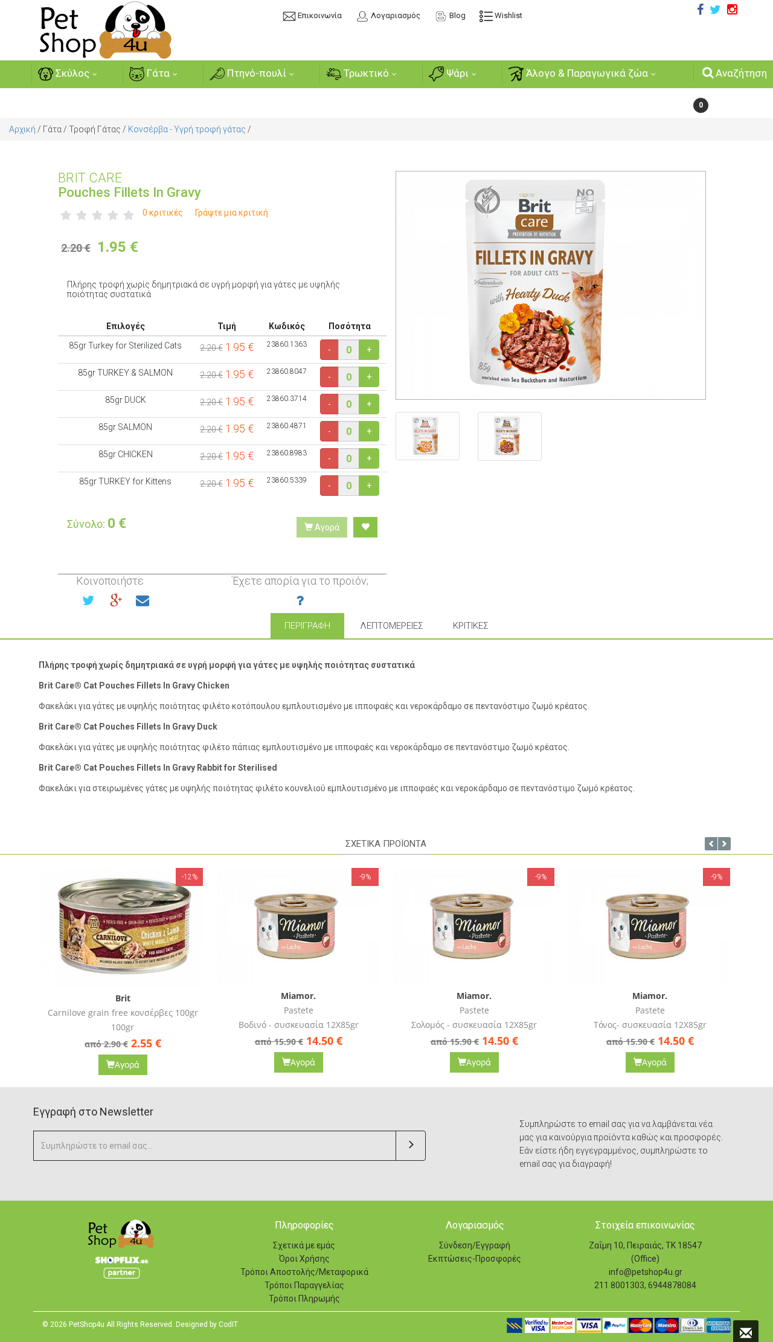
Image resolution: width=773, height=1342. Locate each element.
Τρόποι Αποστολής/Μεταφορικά (304, 1272)
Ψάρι (456, 73)
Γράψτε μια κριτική (231, 212)
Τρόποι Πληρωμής (304, 1298)
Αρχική (22, 129)
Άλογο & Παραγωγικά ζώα (586, 73)
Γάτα (157, 73)
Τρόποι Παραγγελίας (304, 1285)
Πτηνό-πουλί (255, 73)
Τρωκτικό (365, 73)
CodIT (228, 1324)
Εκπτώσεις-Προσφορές (474, 1258)
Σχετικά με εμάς (304, 1245)
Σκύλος (71, 73)
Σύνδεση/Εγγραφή (474, 1245)
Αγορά (326, 527)
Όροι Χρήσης (304, 1258)
